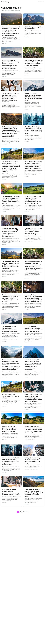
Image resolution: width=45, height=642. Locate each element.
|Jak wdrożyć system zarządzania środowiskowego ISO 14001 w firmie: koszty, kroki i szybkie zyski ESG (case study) (33, 97)
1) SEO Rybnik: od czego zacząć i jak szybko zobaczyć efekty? (10, 396)
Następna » (25, 511)
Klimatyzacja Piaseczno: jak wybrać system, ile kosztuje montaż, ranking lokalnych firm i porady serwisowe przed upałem (34, 493)
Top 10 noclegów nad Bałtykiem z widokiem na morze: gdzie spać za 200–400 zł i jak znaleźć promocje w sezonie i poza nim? (11, 298)
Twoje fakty (5, 2)
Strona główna (41, 1)
